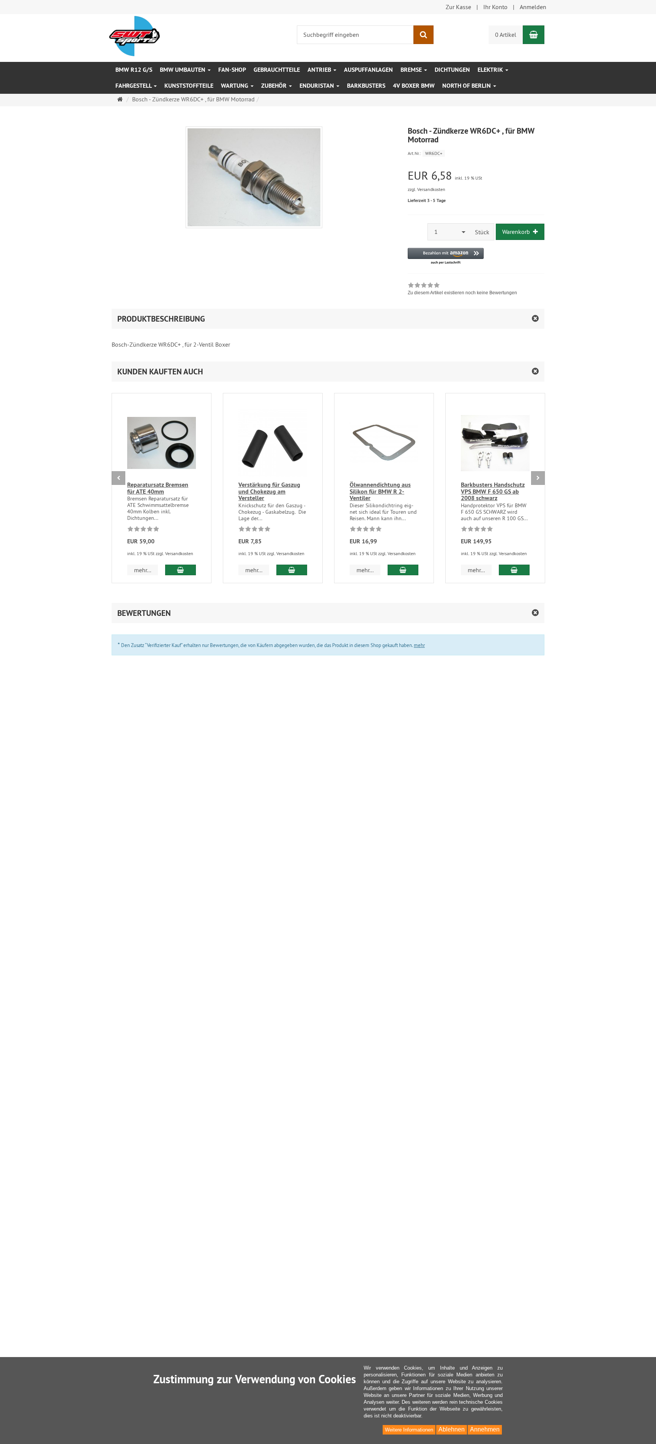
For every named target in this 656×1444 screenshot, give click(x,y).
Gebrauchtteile (277, 70)
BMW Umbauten (183, 70)
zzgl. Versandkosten (426, 189)
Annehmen (485, 1429)
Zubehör (274, 86)
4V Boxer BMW (414, 86)
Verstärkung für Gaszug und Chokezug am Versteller (269, 491)
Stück (482, 232)
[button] (446, 256)
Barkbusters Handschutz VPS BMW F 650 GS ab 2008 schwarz (493, 491)
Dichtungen (452, 70)
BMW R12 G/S (133, 70)
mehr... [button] (142, 570)
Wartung (235, 86)
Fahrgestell (134, 86)
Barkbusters (366, 86)
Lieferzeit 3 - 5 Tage (427, 200)
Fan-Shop (232, 70)
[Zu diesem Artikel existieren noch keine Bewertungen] (143, 530)
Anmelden (533, 7)
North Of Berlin (467, 86)
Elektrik (491, 70)
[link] (462, 289)
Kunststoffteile (188, 86)
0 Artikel (505, 34)
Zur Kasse (458, 7)
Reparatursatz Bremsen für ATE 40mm (157, 488)
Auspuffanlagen (368, 70)
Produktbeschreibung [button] (161, 319)
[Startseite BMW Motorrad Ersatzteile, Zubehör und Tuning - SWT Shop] (134, 35)
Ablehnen (451, 1429)
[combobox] (449, 232)
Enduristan (318, 86)
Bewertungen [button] (144, 613)
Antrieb (320, 70)
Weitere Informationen (409, 1430)
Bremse (412, 70)
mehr (419, 645)
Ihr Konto (495, 7)
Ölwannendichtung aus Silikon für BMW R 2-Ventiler (380, 491)
